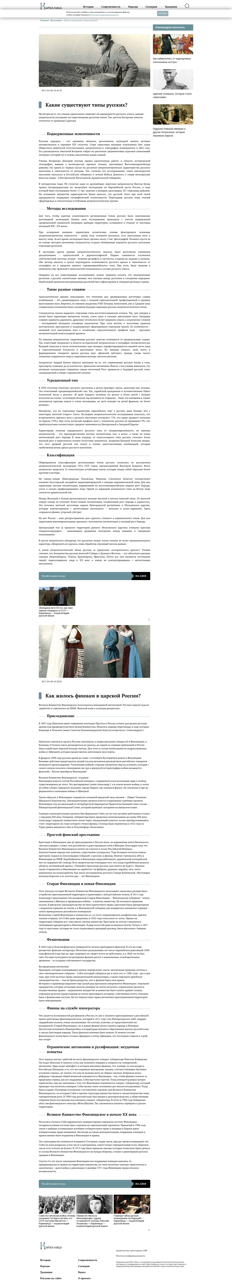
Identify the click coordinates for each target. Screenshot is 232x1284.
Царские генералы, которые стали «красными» (172, 95)
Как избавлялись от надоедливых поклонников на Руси (172, 60)
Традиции (171, 6)
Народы (133, 6)
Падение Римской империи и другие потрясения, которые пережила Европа (169, 132)
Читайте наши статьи (93, 576)
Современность (110, 6)
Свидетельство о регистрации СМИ (131, 1250)
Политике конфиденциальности (104, 14)
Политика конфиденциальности (130, 1255)
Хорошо (162, 13)
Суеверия (151, 6)
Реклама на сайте (51, 1278)
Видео (82, 1272)
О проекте (84, 1278)
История (88, 6)
